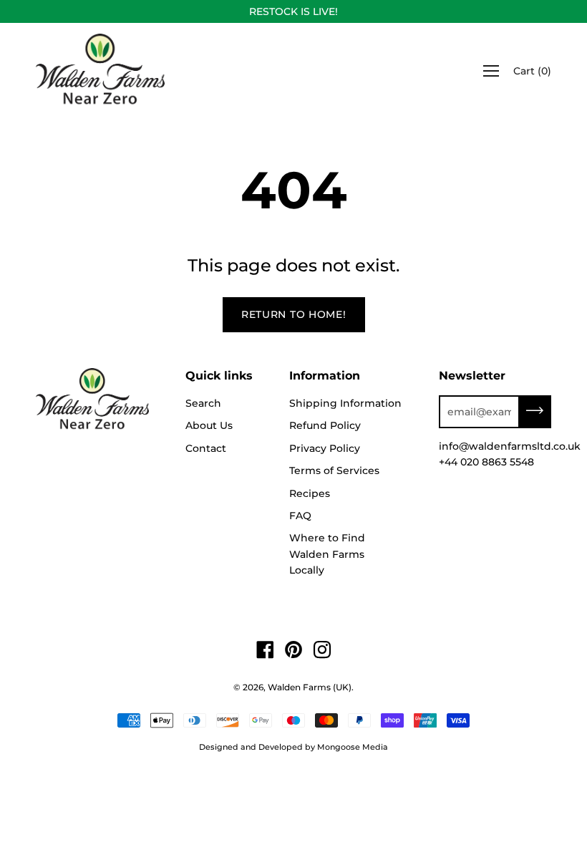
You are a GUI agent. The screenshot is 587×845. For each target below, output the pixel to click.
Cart (532, 70)
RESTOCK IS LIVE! (293, 11)
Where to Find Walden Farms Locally (327, 553)
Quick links (219, 375)
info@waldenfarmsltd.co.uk (510, 446)
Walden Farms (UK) (309, 687)
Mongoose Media (352, 747)
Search (203, 403)
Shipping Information (345, 403)
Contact (205, 448)
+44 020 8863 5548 (486, 461)
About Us (209, 425)
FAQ (300, 515)
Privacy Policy (324, 448)
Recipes (309, 493)
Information (324, 375)
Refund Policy (325, 425)
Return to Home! (293, 314)
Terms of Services (334, 470)
